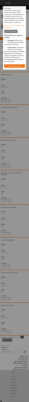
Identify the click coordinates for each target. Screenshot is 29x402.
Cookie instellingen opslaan (18, 7)
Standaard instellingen (10, 31)
